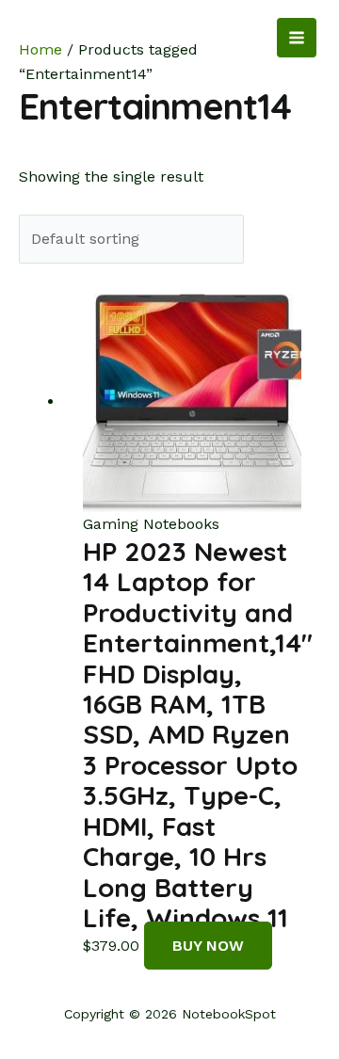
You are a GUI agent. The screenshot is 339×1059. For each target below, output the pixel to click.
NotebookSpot (90, 37)
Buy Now (208, 946)
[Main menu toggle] (296, 37)
